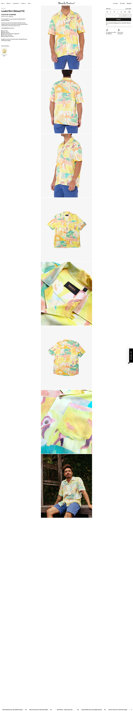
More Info (11, 16)
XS (107, 12)
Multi (4, 55)
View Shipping (108, 33)
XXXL (129, 12)
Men (2, 3)
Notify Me (118, 19)
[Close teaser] (128, 363)
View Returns (120, 33)
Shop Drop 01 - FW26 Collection (33, 709)
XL (121, 12)
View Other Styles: (5, 46)
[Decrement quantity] (110, 15)
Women (8, 3)
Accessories (15, 3)
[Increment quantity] (115, 15)
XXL (125, 12)
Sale (29, 3)
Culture (23, 3)
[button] (131, 355)
